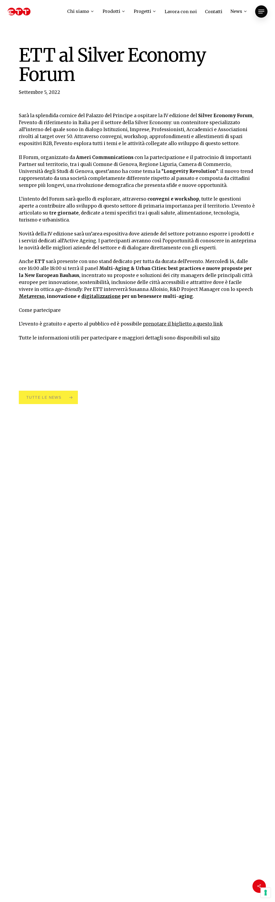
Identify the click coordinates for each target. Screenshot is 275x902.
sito (215, 338)
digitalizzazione (101, 296)
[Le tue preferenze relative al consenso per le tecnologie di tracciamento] (265, 893)
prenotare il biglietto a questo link (183, 324)
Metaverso (32, 296)
